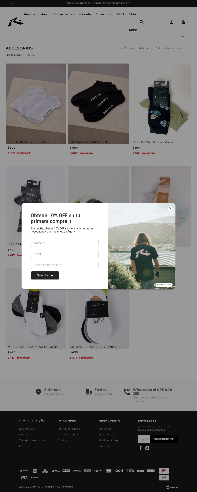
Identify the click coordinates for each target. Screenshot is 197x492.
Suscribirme (45, 275)
